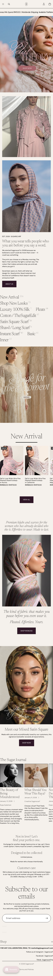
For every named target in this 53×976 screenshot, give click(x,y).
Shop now (26, 743)
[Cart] (50, 4)
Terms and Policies (26, 969)
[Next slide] (48, 467)
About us (9, 284)
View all (26, 500)
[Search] (9, 4)
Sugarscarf (29, 964)
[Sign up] (47, 918)
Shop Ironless (26, 631)
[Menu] (3, 4)
